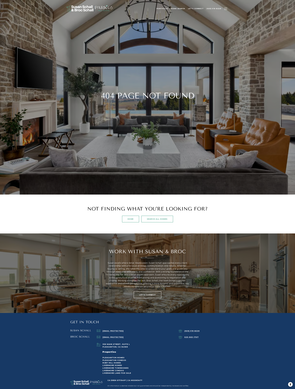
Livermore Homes (112, 365)
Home (131, 219)
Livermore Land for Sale (117, 373)
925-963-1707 (191, 337)
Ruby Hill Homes (112, 363)
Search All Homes (157, 219)
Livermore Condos (113, 370)
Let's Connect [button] (147, 295)
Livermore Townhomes (116, 368)
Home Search (178, 8)
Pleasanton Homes (113, 358)
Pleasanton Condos (114, 360)
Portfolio (162, 8)
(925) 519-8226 (192, 331)
